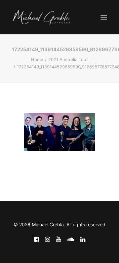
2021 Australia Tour (68, 59)
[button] (104, 17)
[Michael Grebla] (41, 17)
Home (37, 59)
